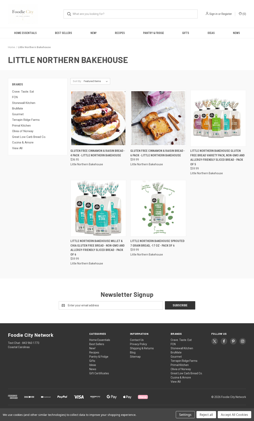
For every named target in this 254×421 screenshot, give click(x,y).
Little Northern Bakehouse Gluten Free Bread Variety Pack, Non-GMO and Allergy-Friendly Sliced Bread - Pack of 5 (217, 157)
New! (93, 33)
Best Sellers (63, 33)
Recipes (120, 33)
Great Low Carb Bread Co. (29, 137)
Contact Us (137, 340)
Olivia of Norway (22, 131)
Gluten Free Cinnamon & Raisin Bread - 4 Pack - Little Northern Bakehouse (97, 153)
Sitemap (135, 356)
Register (226, 13)
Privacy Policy (138, 344)
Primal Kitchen (21, 125)
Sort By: (77, 81)
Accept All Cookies (234, 414)
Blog (133, 352)
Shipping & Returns (142, 348)
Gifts (185, 33)
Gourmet (18, 114)
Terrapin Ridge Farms (26, 120)
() (244, 13)
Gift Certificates (99, 373)
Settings (185, 414)
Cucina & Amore (23, 142)
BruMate (17, 108)
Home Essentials (25, 33)
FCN (15, 97)
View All (17, 148)
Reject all (206, 414)
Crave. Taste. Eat (23, 91)
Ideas (211, 33)
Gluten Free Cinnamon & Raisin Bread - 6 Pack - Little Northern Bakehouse (157, 153)
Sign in (213, 13)
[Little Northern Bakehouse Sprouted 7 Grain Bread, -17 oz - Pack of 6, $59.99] (158, 208)
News (236, 33)
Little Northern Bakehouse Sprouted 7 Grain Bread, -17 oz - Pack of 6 (157, 243)
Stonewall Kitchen (23, 103)
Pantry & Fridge (153, 33)
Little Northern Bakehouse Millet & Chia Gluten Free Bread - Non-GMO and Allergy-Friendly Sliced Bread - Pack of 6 (97, 247)
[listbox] (96, 81)
